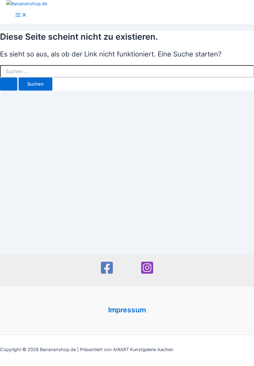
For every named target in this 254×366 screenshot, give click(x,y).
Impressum (127, 310)
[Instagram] (147, 273)
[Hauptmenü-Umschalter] (21, 15)
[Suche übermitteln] (8, 84)
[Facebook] (107, 273)
